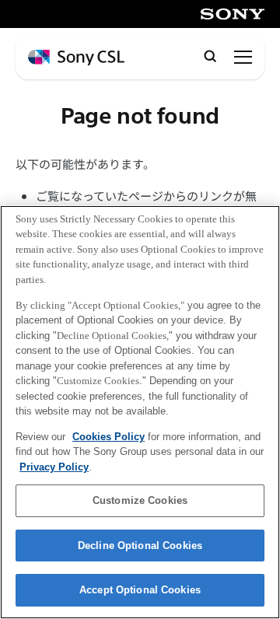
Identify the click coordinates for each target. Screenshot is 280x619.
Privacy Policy (54, 467)
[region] (140, 412)
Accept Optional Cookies (140, 590)
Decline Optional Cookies (140, 545)
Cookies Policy (108, 436)
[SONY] (232, 14)
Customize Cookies (140, 500)
